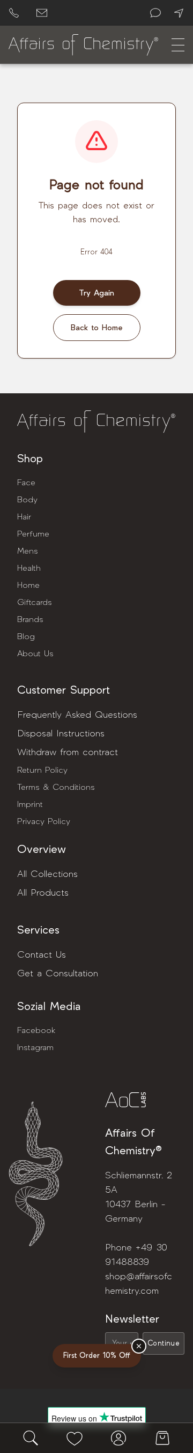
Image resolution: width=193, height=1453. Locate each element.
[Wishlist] (74, 1438)
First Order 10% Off (96, 1355)
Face (26, 482)
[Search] (30, 1438)
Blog (26, 636)
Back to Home (97, 327)
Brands (30, 619)
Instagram (35, 1047)
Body (27, 499)
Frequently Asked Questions (77, 714)
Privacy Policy (43, 821)
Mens (27, 551)
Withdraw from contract (67, 752)
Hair (24, 517)
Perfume (33, 534)
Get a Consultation (57, 973)
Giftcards (34, 602)
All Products (43, 892)
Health (29, 568)
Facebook (36, 1030)
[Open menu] (178, 44)
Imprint (30, 804)
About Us (35, 653)
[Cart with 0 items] (162, 1438)
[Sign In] (118, 1438)
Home (28, 585)
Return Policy (42, 770)
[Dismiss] (138, 1346)
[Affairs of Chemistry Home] (84, 45)
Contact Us (41, 954)
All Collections (47, 874)
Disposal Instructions (61, 733)
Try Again (96, 293)
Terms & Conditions (56, 787)
